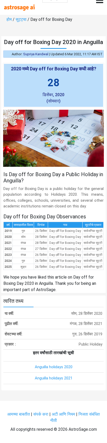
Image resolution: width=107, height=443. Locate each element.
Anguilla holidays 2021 (53, 378)
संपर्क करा (41, 414)
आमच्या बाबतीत (19, 414)
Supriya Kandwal (35, 54)
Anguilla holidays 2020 (53, 367)
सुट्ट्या (22, 19)
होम (9, 19)
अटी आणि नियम (63, 414)
